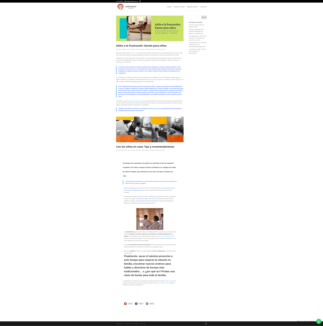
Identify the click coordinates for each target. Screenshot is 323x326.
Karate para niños (160, 49)
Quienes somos (179, 7)
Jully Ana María (122, 49)
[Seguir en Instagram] (147, 303)
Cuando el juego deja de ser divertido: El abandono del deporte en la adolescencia (196, 31)
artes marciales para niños (162, 283)
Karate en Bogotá (150, 49)
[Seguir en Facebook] (136, 303)
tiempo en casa (134, 53)
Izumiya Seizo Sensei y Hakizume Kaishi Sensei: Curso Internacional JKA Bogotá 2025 (198, 44)
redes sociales (169, 281)
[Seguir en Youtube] (125, 303)
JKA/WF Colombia (155, 108)
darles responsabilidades (157, 79)
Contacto (203, 7)
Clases (169, 7)
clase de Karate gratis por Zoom (166, 236)
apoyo (121, 62)
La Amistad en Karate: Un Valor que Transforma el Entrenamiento (197, 51)
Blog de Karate (192, 7)
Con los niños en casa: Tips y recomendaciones (145, 146)
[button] (318, 321)
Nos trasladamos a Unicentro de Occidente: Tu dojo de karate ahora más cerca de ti (198, 38)
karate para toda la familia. (150, 275)
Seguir (130, 303)
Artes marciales (140, 49)
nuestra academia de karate (137, 101)
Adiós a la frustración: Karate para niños (141, 45)
